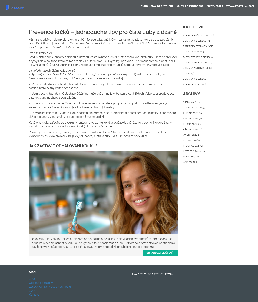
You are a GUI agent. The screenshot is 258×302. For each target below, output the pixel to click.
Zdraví (188, 73)
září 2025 (190, 162)
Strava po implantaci (240, 6)
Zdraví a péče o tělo (197, 62)
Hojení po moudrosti (190, 6)
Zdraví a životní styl (197, 68)
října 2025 (191, 156)
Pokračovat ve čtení (159, 252)
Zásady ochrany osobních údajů (50, 286)
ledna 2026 (191, 140)
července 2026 (194, 107)
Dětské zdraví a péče (198, 57)
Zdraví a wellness (196, 40)
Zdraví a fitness (194, 84)
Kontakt (34, 294)
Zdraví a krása (194, 51)
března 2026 (192, 129)
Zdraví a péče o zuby (198, 35)
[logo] (29, 8)
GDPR (32, 290)
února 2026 (192, 135)
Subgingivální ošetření (157, 6)
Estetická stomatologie (200, 46)
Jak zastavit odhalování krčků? (63, 146)
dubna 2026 (192, 124)
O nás (32, 279)
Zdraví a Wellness (196, 79)
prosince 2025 (193, 145)
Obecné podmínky (41, 282)
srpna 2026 (191, 102)
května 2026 (192, 118)
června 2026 (192, 113)
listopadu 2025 (194, 151)
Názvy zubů (215, 6)
